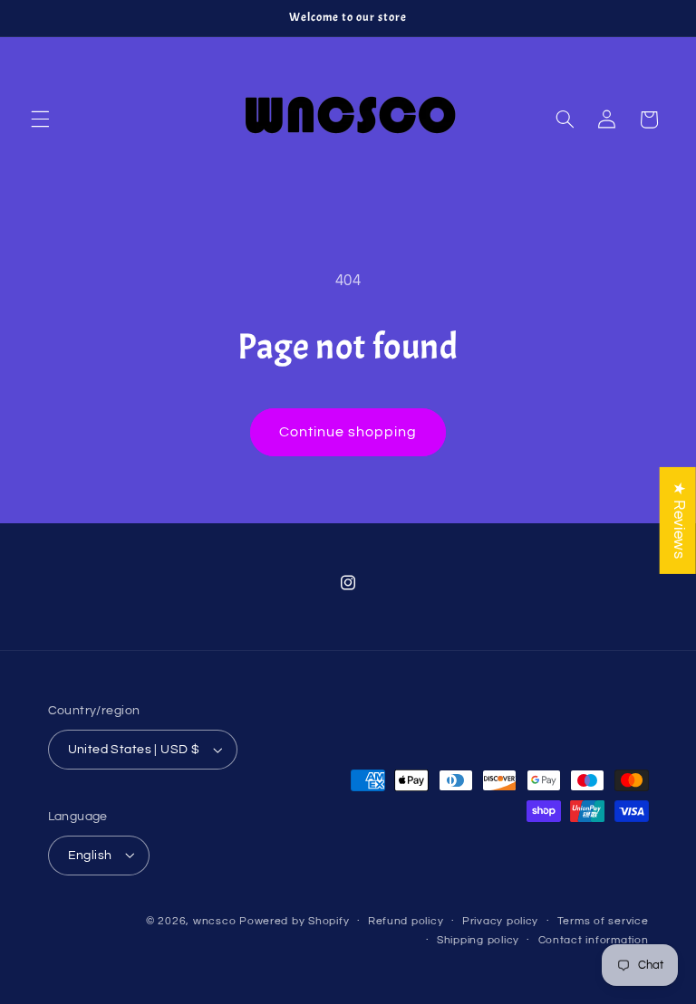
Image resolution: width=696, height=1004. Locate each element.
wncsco (214, 921)
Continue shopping (348, 432)
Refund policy (406, 921)
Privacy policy (500, 921)
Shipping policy (478, 940)
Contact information (593, 940)
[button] (40, 119)
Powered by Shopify (294, 921)
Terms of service (603, 921)
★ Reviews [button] (679, 520)
